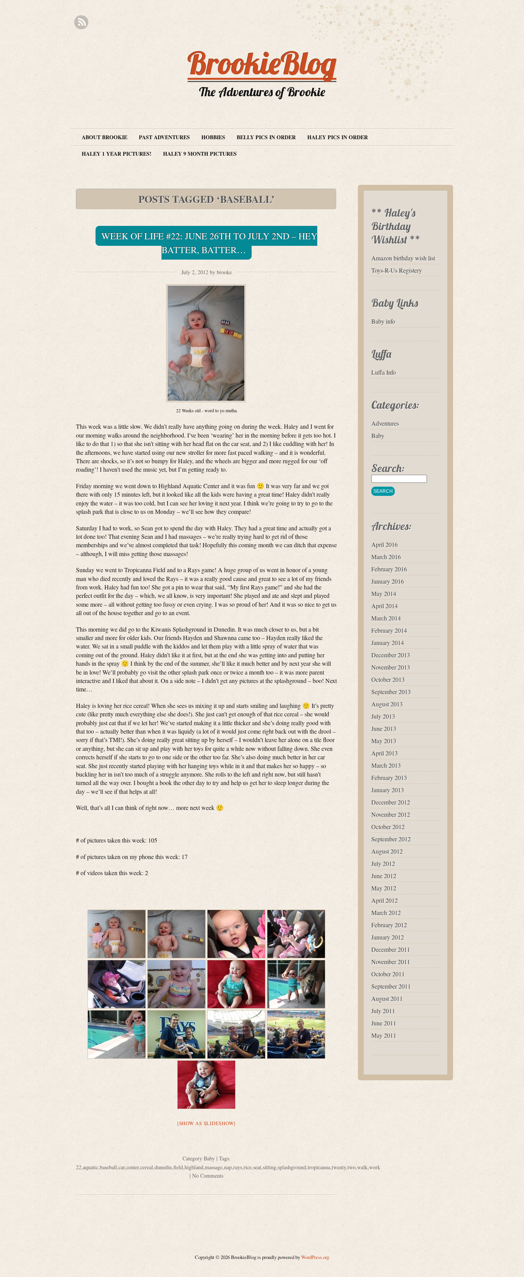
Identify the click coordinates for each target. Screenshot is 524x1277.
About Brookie (104, 137)
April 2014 (384, 606)
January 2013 (387, 790)
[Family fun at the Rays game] (176, 1034)
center (132, 1167)
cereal (146, 1167)
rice (248, 1167)
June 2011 (383, 1023)
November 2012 (390, 814)
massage (213, 1167)
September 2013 (391, 692)
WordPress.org (315, 1257)
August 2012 (387, 851)
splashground (292, 1167)
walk (362, 1167)
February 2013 (389, 777)
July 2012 (383, 863)
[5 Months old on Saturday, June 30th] (176, 934)
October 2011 (388, 974)
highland (194, 1167)
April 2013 (384, 753)
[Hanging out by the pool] (116, 1034)
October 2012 (388, 827)
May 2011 (383, 1035)
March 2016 (386, 557)
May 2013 (383, 741)
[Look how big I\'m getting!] (116, 934)
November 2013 (390, 667)
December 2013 (390, 655)
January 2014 (387, 642)
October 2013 (388, 679)
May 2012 (383, 888)
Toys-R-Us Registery (396, 270)
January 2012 (387, 937)
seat (257, 1167)
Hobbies (213, 137)
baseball (108, 1167)
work (374, 1167)
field (178, 1167)
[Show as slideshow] (206, 1123)
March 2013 (386, 765)
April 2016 (384, 544)
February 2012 (389, 925)
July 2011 (383, 1011)
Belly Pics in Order (266, 137)
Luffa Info (383, 372)
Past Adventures (164, 137)
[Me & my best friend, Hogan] (296, 984)
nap (228, 1167)
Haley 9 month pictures (200, 154)
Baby (209, 1158)
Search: (388, 468)
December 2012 (390, 802)
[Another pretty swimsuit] (236, 984)
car (122, 1167)
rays (237, 1167)
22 (78, 1167)
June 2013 (383, 728)
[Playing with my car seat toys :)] (296, 934)
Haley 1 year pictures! (117, 154)
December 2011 (390, 949)
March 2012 (386, 912)
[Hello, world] (236, 934)
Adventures (385, 423)
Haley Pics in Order (337, 137)
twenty (339, 1167)
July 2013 (383, 716)
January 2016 (387, 581)
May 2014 (383, 593)
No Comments (207, 1175)
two (352, 1167)
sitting (269, 1167)
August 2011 (387, 998)
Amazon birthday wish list (403, 258)
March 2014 (386, 618)
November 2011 (390, 962)
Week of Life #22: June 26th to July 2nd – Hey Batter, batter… (209, 243)
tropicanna (319, 1167)
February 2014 (389, 630)
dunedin (163, 1167)
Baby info (383, 321)
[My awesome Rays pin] (206, 1084)
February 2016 (389, 569)
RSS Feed (81, 22)
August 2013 (387, 704)
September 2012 (391, 839)
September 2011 (391, 986)
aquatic (90, 1167)
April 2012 (384, 900)
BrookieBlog (262, 63)
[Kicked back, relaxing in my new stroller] (116, 984)
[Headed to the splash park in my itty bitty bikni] (176, 984)
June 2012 (383, 876)
